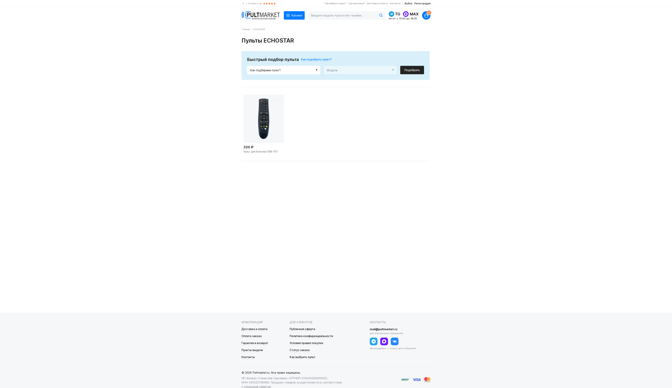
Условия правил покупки (306, 343)
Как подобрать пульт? (316, 59)
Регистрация (422, 3)
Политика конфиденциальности (311, 336)
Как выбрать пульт (302, 357)
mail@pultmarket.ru (383, 329)
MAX (414, 14)
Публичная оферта (302, 329)
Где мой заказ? (356, 3)
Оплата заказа (251, 336)
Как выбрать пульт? (335, 3)
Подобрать (412, 70)
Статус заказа (300, 350)
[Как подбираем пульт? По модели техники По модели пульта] (283, 70)
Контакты (395, 3)
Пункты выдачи (252, 350)
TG (397, 14)
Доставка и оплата (377, 3)
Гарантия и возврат (254, 343)
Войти (408, 3)
